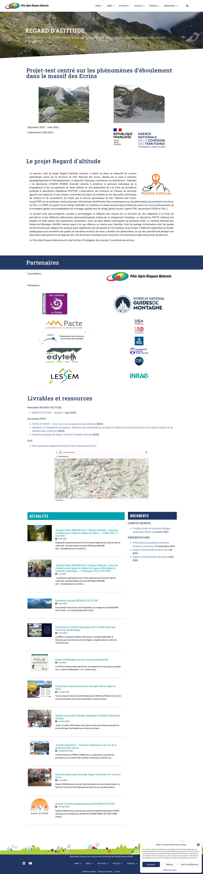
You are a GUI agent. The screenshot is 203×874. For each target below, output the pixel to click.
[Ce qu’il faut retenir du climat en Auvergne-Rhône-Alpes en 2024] (39, 692)
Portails (153, 6)
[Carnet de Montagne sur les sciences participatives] (39, 665)
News (109, 6)
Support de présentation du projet (150, 549)
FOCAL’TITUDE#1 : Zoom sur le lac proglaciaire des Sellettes (64, 424)
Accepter (151, 864)
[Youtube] (30, 863)
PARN (98, 6)
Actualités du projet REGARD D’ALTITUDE (76, 600)
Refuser (169, 864)
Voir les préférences (189, 864)
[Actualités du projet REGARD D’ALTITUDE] (39, 606)
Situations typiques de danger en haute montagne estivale (62, 434)
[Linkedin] (24, 863)
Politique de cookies (169, 870)
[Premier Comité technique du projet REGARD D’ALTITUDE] (39, 810)
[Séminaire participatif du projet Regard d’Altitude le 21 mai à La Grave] (39, 781)
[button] (198, 844)
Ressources (169, 6)
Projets (138, 6)
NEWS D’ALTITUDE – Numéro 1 (48, 412)
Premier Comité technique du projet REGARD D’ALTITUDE (85, 803)
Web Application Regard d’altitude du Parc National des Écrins (64, 446)
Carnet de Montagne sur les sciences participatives (81, 659)
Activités (123, 6)
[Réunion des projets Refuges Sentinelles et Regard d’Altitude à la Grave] (39, 722)
